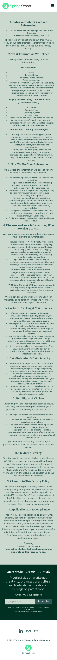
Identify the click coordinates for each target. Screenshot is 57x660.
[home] (16, 6)
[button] (52, 5)
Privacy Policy (28, 653)
